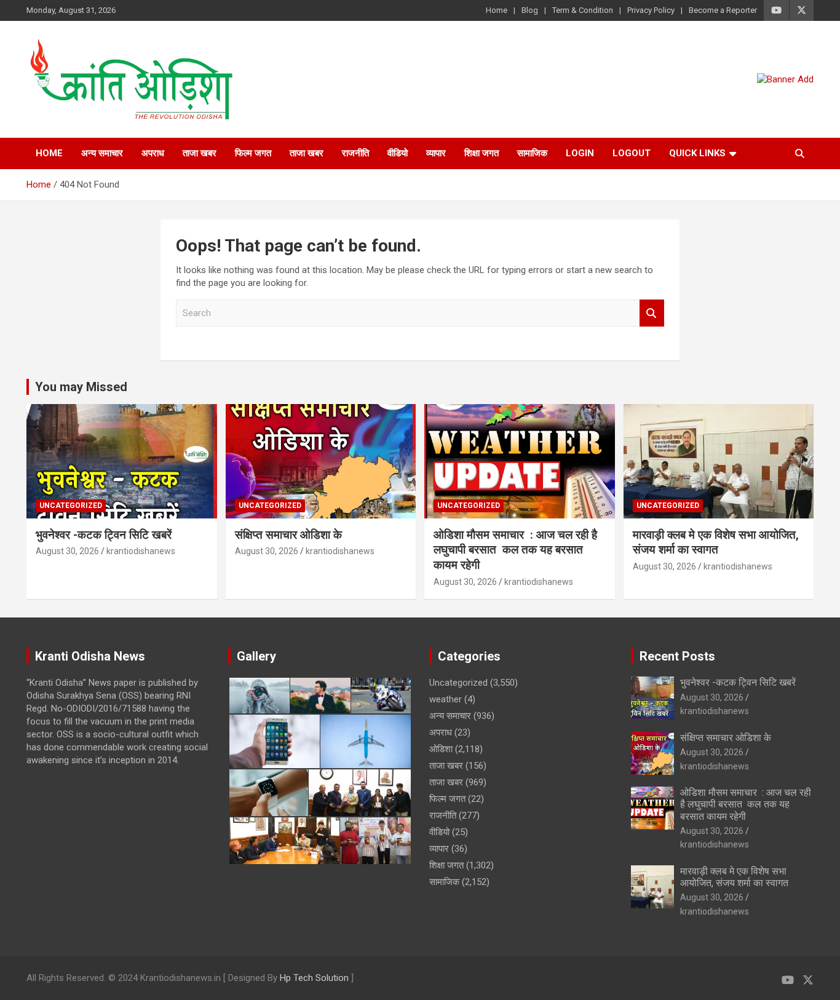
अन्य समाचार (102, 153)
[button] (258, 696)
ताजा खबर (199, 153)
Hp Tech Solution (314, 977)
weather (445, 699)
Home (496, 10)
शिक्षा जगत (481, 153)
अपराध (152, 153)
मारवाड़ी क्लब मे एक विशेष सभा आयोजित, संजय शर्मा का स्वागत (716, 542)
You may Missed (81, 386)
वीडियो (397, 153)
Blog (529, 10)
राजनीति (355, 153)
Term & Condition (582, 10)
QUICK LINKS (697, 153)
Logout (631, 153)
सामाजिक (532, 153)
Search (652, 313)
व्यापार (436, 153)
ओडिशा (441, 749)
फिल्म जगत (253, 153)
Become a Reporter (723, 10)
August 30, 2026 (67, 551)
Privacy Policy (651, 10)
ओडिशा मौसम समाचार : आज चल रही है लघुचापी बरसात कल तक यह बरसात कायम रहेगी (515, 550)
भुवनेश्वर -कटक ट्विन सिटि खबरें (105, 535)
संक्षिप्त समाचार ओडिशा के (290, 535)
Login (580, 153)
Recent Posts (677, 656)
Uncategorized (70, 505)
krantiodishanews (140, 551)
